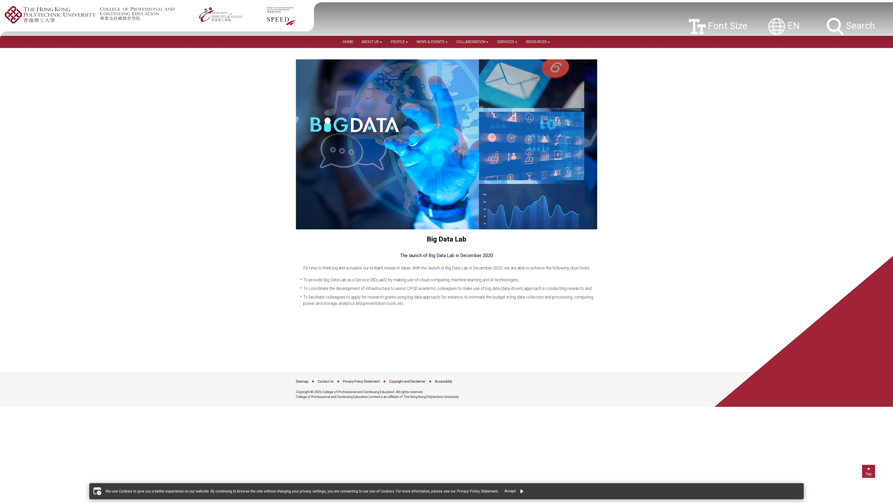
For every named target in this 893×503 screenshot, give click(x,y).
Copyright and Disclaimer (407, 381)
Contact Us (326, 381)
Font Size (725, 25)
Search (859, 25)
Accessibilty (443, 381)
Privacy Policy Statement (361, 381)
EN (792, 25)
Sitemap (302, 381)
